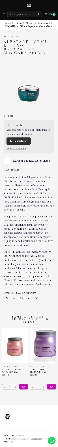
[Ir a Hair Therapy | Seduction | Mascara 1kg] (43, 345)
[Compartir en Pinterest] (28, 298)
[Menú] (4, 14)
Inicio (8, 23)
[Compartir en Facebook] (6, 298)
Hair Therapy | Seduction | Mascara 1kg (40, 369)
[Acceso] (46, 14)
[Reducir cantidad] (4, 386)
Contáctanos (20, 141)
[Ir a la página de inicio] (29, 5)
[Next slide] (54, 395)
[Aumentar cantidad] (15, 386)
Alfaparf (30, 23)
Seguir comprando (16, 148)
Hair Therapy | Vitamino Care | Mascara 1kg (13, 369)
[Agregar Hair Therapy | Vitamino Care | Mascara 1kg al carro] (23, 386)
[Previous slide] (3, 395)
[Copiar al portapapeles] (36, 298)
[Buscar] (39, 14)
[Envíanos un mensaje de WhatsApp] (52, 441)
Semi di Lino (44, 23)
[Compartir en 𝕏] (13, 298)
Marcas (18, 23)
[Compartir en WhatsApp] (21, 298)
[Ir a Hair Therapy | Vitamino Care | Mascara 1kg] (15, 345)
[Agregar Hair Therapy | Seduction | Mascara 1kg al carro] (51, 386)
